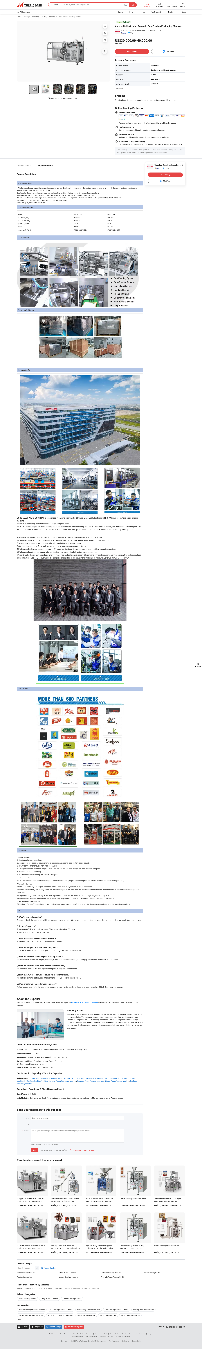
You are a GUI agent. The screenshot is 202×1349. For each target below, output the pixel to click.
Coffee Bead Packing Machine (36, 1081)
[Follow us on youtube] (177, 1327)
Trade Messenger (53, 1327)
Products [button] (54, 4)
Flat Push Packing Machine (111, 1273)
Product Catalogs (49, 1268)
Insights (150, 1334)
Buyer (131, 12)
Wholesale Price (115, 1334)
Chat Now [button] (170, 51)
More (19, 1320)
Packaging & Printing (31, 17)
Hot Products (53, 1334)
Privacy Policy (136, 1341)
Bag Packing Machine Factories (61, 1310)
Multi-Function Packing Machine (69, 17)
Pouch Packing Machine (27, 1299)
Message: (26, 1130)
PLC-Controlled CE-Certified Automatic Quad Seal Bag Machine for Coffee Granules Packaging (31, 1248)
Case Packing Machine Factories (116, 1310)
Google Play (37, 1327)
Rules (184, 12)
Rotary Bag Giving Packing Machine (44, 1078)
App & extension (156, 12)
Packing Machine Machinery (143, 1310)
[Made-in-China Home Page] (29, 4)
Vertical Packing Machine (152, 1273)
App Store (23, 1327)
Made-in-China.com (91, 1336)
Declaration (125, 1341)
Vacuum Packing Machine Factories (32, 1310)
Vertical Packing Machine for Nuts (166, 1246)
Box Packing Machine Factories (88, 1310)
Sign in (182, 6)
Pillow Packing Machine (94, 1078)
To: (29, 1124)
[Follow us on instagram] (174, 1327)
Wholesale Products (101, 1334)
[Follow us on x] (170, 1327)
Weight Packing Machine (86, 1315)
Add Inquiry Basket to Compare (64, 98)
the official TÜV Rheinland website (84, 1003)
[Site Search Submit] (133, 4)
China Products (65, 1334)
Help (143, 12)
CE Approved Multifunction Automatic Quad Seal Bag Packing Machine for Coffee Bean (30, 1201)
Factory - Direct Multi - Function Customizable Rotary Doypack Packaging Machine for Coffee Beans (66, 1248)
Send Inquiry (132, 51)
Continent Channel (128, 1334)
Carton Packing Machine (26, 1273)
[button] (125, 5)
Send (34, 1150)
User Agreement (114, 1341)
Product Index (141, 1334)
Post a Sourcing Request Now (82, 1150)
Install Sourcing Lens (75, 1327)
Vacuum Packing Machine (68, 1277)
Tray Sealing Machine (112, 1078)
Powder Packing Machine (72, 1299)
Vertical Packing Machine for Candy (133, 1199)
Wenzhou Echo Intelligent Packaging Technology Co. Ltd (141, 30)
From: (27, 1118)
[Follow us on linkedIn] (184, 1327)
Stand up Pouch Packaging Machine (62, 1081)
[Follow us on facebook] (167, 1327)
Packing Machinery (48, 17)
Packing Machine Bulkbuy (130, 1315)
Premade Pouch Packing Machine (113, 1277)
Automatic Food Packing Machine (60, 1315)
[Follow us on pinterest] (180, 1327)
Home (19, 17)
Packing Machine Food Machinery (31, 1315)
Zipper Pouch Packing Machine (117, 1081)
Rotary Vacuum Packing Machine (71, 1078)
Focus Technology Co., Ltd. (84, 1341)
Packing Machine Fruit (108, 1315)
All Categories (25, 12)
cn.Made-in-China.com (123, 1336)
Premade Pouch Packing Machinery (91, 1081)
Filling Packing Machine (49, 1299)
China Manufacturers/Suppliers (82, 1334)
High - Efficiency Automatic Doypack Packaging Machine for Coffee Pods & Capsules (99, 1248)
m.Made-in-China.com (107, 1336)
